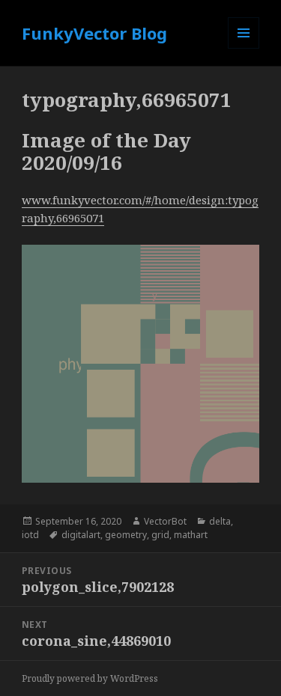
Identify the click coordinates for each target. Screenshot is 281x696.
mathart (191, 534)
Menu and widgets (244, 48)
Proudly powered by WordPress (90, 678)
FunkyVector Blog (94, 33)
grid (160, 534)
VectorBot (165, 521)
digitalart (80, 534)
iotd (30, 534)
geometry (126, 534)
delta (220, 521)
